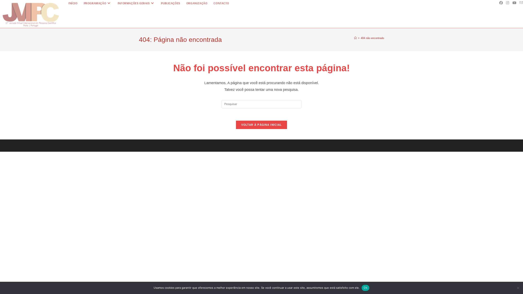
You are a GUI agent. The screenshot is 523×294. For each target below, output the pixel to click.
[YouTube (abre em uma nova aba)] (514, 3)
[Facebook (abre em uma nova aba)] (501, 3)
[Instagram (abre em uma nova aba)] (507, 3)
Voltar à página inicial (261, 124)
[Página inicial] (355, 38)
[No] (518, 288)
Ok (365, 287)
